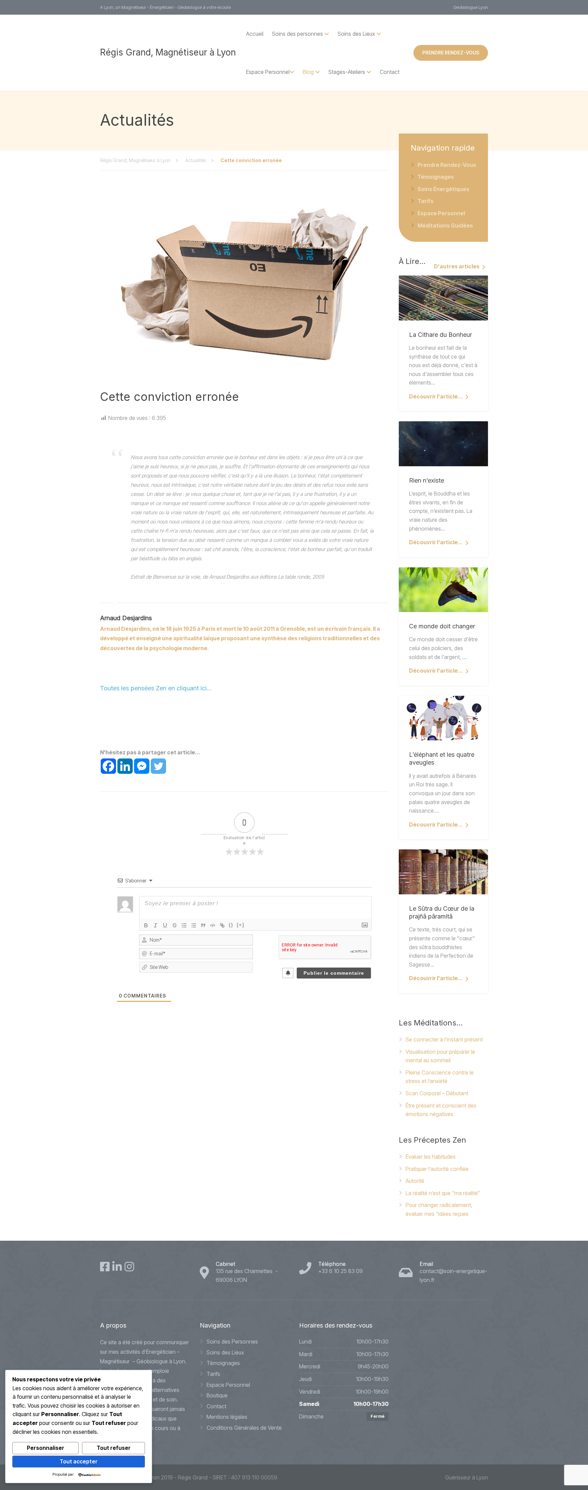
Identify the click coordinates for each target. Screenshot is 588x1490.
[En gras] (146, 925)
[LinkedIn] (117, 1266)
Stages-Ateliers (346, 71)
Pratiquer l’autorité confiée (437, 1168)
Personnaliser (45, 1447)
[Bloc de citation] (203, 925)
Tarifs (426, 201)
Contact (389, 71)
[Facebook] (108, 766)
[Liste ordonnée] (184, 925)
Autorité (415, 1180)
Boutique (217, 1395)
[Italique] (155, 925)
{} (231, 924)
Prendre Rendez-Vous (447, 164)
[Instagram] (129, 1266)
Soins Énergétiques (443, 189)
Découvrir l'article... (436, 396)
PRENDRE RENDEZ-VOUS (450, 53)
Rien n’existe (426, 480)
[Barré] (174, 925)
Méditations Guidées (445, 225)
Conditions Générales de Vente (244, 1427)
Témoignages (436, 176)
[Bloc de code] (212, 925)
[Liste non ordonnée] (193, 925)
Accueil (254, 33)
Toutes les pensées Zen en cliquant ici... (156, 688)
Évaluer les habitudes (431, 1156)
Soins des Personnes (232, 1341)
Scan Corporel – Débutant (437, 1093)
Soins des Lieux (225, 1352)
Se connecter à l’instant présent (444, 1039)
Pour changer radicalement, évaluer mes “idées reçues (439, 1209)
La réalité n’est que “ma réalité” (443, 1193)
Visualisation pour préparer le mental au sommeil (440, 1056)
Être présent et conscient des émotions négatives (441, 1110)
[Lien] (222, 925)
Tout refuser (114, 1447)
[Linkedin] (125, 766)
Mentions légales (227, 1416)
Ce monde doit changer (442, 626)
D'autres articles (456, 266)
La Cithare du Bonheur (440, 334)
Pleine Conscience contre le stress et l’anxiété (440, 1077)
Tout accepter (79, 1461)
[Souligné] (165, 925)
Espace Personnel (268, 71)
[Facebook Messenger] (141, 766)
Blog (308, 71)
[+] (240, 924)
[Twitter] (158, 766)
